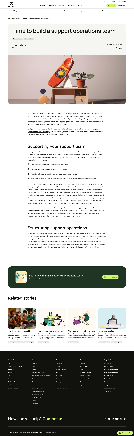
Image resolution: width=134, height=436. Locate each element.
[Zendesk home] (12, 4)
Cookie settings (34, 432)
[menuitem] (122, 1)
